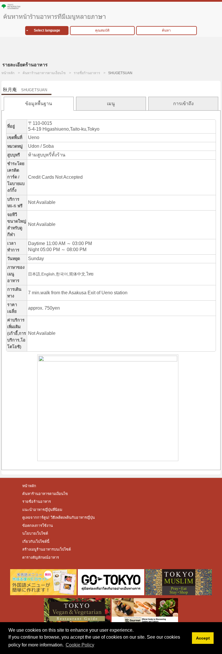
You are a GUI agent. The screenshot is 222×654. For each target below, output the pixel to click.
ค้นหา (166, 30)
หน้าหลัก (7, 73)
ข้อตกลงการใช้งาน (37, 525)
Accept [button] (203, 638)
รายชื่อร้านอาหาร (87, 73)
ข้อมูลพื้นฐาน (38, 103)
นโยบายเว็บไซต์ (35, 533)
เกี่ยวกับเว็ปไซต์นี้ (35, 541)
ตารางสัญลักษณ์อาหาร (40, 557)
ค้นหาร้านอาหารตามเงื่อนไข (44, 73)
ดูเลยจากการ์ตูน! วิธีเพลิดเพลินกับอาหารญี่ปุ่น (59, 517)
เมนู (111, 103)
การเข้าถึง (183, 103)
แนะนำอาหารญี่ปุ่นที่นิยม (42, 509)
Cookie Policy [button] (80, 644)
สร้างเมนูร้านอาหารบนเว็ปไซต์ (46, 549)
